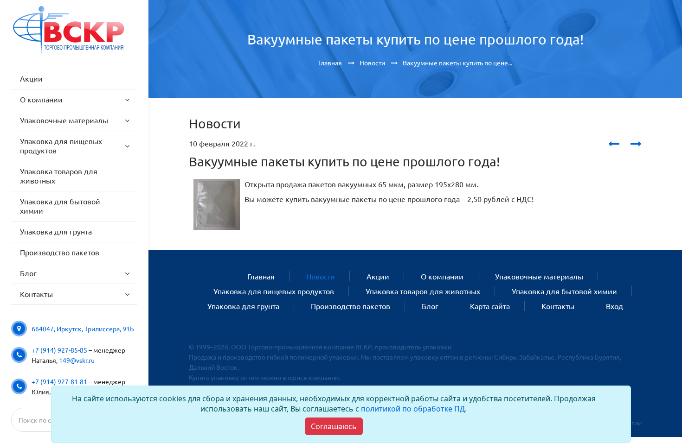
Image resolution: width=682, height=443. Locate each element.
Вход (614, 305)
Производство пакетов (350, 305)
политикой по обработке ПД (413, 409)
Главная (261, 276)
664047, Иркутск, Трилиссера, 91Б (83, 328)
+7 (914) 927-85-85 (59, 350)
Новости (320, 276)
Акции (378, 276)
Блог (430, 305)
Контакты (557, 305)
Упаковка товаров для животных (423, 291)
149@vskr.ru (77, 360)
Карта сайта (490, 305)
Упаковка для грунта (243, 305)
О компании (442, 276)
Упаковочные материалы (539, 276)
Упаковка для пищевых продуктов (273, 291)
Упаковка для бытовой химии (564, 291)
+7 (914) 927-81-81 (59, 381)
